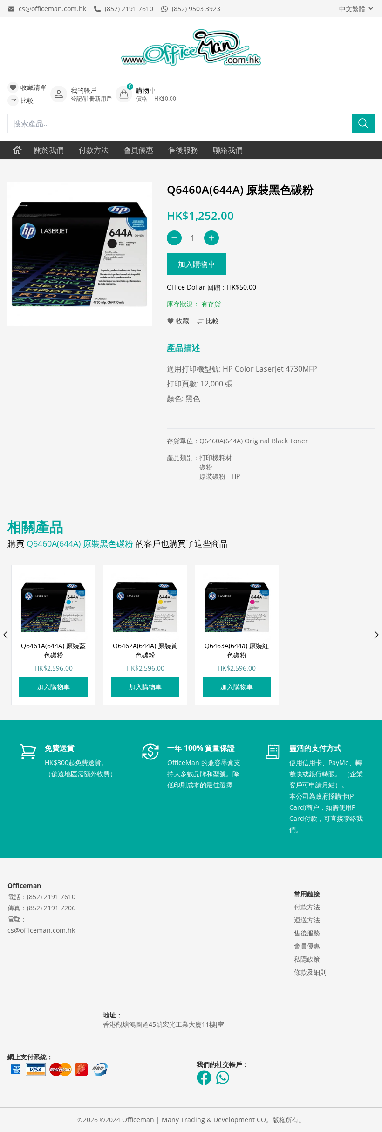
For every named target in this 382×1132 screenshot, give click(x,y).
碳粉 (205, 466)
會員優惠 (138, 150)
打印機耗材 (215, 457)
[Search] (363, 123)
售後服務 (183, 150)
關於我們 (49, 150)
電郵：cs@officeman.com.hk (41, 925)
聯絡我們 (228, 150)
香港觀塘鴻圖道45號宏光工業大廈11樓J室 (163, 1024)
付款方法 (94, 150)
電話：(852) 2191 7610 (41, 896)
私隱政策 (307, 959)
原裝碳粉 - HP (219, 476)
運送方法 (307, 919)
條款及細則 (310, 972)
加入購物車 (196, 264)
